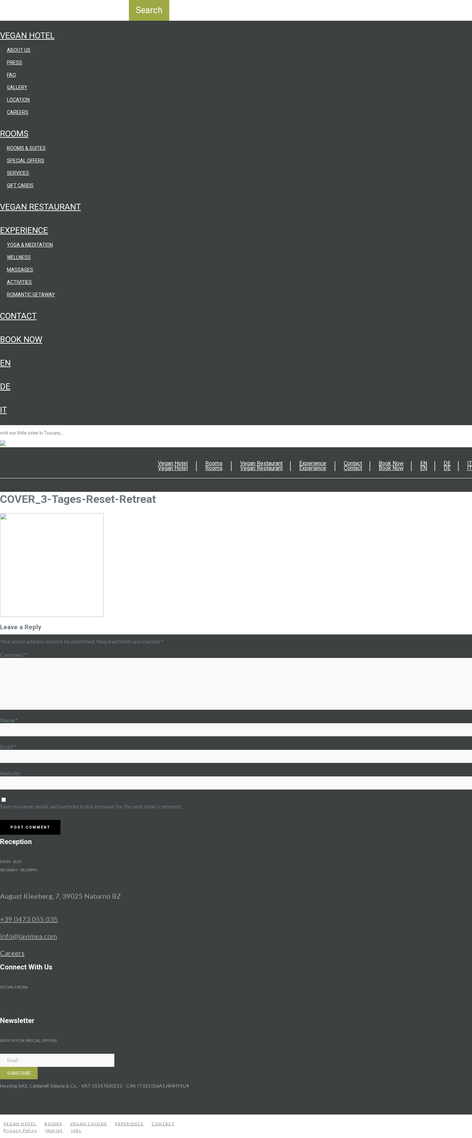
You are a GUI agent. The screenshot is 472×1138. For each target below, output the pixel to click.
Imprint (54, 1130)
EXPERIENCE (129, 1123)
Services (18, 173)
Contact (18, 316)
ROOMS (53, 1123)
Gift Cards (20, 185)
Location (18, 100)
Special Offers (25, 160)
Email (8, 746)
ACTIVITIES (19, 282)
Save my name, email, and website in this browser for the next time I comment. (91, 806)
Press (14, 62)
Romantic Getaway (31, 294)
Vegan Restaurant (40, 207)
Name (9, 720)
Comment (13, 654)
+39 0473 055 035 (29, 919)
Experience (24, 230)
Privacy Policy (20, 1130)
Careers (17, 112)
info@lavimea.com (28, 936)
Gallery (17, 87)
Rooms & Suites (26, 148)
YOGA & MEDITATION (30, 245)
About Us (18, 50)
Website (10, 773)
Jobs (76, 1130)
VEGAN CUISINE (88, 1123)
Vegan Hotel (27, 35)
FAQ (11, 75)
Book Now (21, 339)
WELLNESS (19, 257)
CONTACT (163, 1123)
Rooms (14, 133)
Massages (20, 269)
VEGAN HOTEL (20, 1123)
